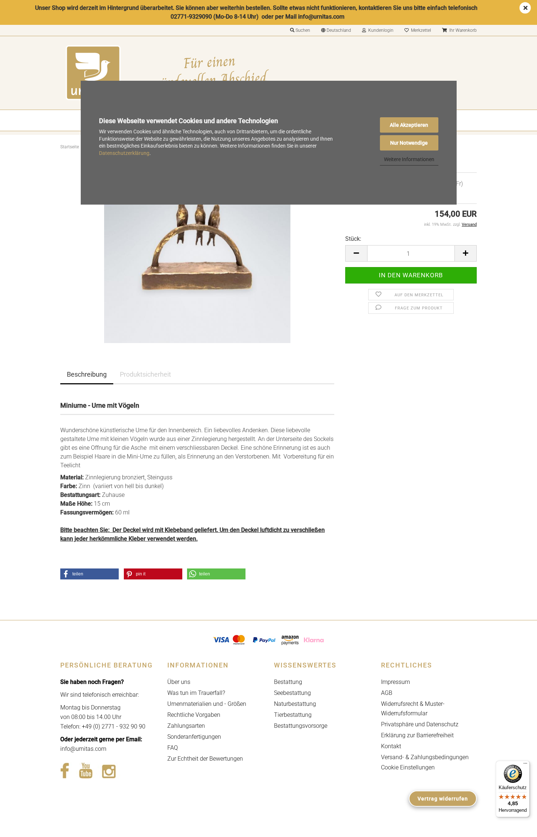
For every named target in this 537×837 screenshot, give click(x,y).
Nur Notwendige (409, 143)
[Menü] (525, 765)
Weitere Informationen (409, 159)
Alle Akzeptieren (409, 125)
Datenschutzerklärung (124, 153)
